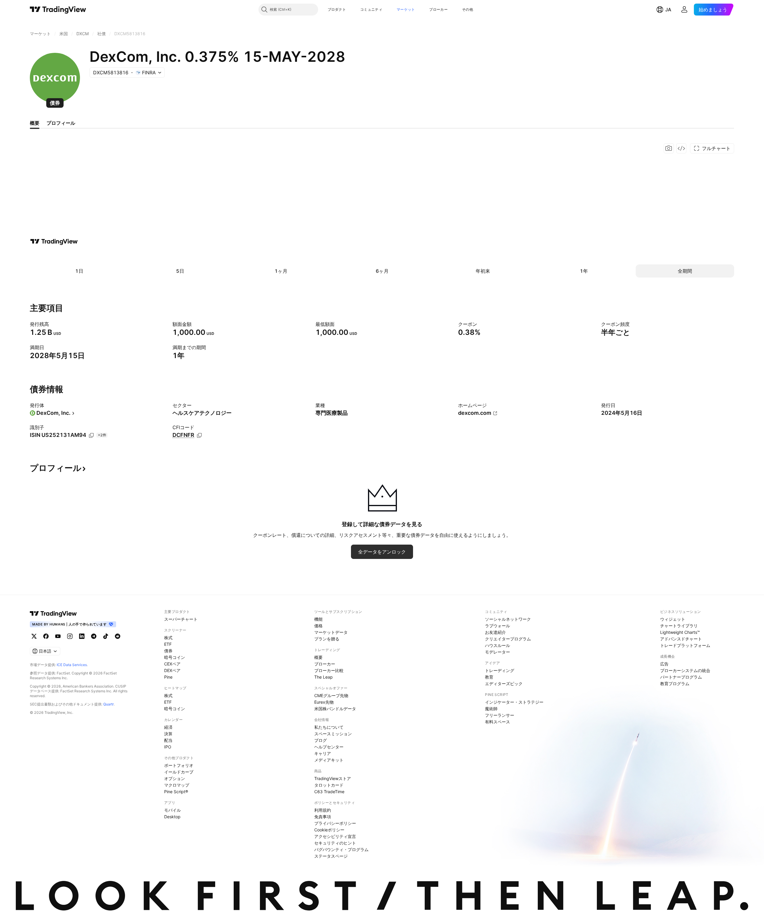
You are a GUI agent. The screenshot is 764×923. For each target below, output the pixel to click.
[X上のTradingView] (34, 636)
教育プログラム (674, 683)
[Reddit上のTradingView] (117, 636)
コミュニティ (371, 9)
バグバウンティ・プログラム (341, 849)
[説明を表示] (53, 324)
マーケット (406, 9)
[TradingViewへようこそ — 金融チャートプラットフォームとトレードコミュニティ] (54, 241)
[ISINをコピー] (91, 435)
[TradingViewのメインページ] (58, 9)
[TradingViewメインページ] (53, 613)
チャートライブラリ (679, 625)
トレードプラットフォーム (685, 645)
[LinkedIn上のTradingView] (82, 636)
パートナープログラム (681, 676)
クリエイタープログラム (508, 638)
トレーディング (499, 670)
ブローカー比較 (329, 670)
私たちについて (329, 727)
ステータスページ (331, 856)
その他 (467, 9)
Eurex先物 (324, 702)
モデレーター (497, 651)
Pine (168, 676)
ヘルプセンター (329, 746)
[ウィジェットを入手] (681, 148)
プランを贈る (326, 638)
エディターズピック (504, 683)
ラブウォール (497, 625)
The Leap (323, 676)
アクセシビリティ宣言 (335, 836)
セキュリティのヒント (335, 842)
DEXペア (172, 670)
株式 (168, 637)
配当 (168, 740)
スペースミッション (333, 733)
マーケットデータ (331, 632)
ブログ (320, 740)
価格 (318, 625)
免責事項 (322, 816)
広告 (664, 663)
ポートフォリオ (178, 765)
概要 (318, 657)
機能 (318, 619)
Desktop (172, 816)
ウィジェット (672, 619)
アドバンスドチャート (681, 638)
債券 (168, 650)
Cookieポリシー (329, 829)
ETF (168, 644)
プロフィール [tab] (61, 123)
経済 (168, 727)
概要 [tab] (34, 123)
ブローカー (438, 9)
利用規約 (322, 810)
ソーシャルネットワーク (508, 619)
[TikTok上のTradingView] (105, 636)
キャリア (322, 753)
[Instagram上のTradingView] (70, 636)
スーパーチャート (181, 619)
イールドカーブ (178, 771)
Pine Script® (176, 791)
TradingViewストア (332, 778)
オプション (174, 778)
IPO (167, 746)
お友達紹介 (495, 632)
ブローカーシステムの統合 (685, 670)
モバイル (172, 810)
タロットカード (329, 785)
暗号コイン (174, 657)
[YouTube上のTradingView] (58, 636)
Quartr (108, 704)
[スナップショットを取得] (669, 148)
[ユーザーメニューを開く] (684, 10)
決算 (168, 733)
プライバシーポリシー (335, 823)
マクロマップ (176, 785)
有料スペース (497, 721)
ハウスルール (497, 645)
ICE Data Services (72, 664)
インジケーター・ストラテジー (514, 702)
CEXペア (172, 663)
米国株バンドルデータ (335, 708)
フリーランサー (499, 715)
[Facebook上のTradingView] (46, 636)
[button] (350, 10)
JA (668, 10)
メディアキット (329, 759)
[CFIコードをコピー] (199, 435)
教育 (489, 676)
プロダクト (337, 9)
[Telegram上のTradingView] (94, 636)
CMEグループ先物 (331, 695)
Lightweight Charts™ (680, 632)
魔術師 (491, 708)
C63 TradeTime (329, 791)
